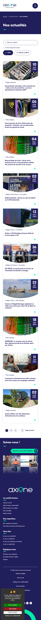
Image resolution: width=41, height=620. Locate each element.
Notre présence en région (10, 508)
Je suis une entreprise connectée (12, 541)
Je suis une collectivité (9, 536)
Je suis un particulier (9, 544)
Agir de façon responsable (10, 505)
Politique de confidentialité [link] (12, 616)
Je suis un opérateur (9, 539)
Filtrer (9, 52)
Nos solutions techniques (10, 523)
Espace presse (7, 513)
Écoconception (20, 586)
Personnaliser (12, 612)
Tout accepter (12, 605)
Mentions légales (20, 573)
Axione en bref (7, 503)
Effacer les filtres (24, 52)
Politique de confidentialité (20, 582)
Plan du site (20, 578)
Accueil (5, 16)
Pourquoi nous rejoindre (10, 554)
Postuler (5, 559)
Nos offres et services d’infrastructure (14, 526)
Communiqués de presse (12, 47)
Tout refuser (12, 609)
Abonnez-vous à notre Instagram (23, 451)
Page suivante (29, 430)
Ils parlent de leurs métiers (10, 557)
